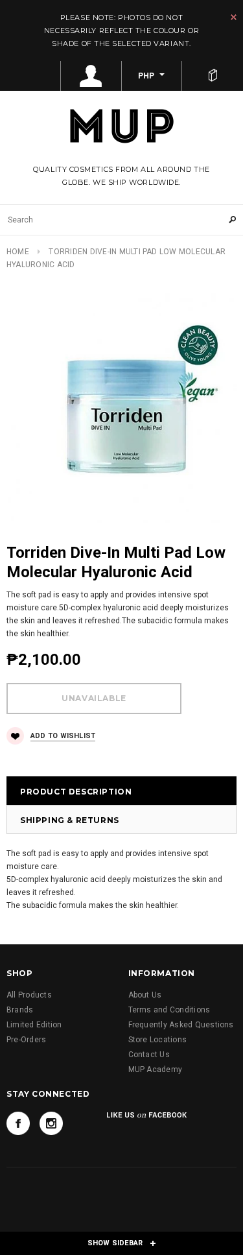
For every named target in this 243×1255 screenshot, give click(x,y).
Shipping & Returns (69, 820)
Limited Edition (34, 1024)
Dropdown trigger (91, 76)
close (234, 17)
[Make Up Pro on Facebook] (18, 1123)
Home (17, 251)
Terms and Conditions (169, 1009)
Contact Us (149, 1054)
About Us (145, 994)
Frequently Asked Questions (181, 1024)
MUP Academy (155, 1069)
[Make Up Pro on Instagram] (51, 1123)
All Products (29, 994)
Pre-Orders (26, 1039)
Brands (19, 1009)
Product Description (76, 791)
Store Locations (157, 1039)
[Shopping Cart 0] (212, 76)
